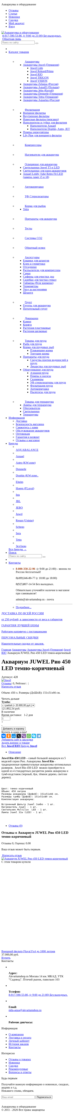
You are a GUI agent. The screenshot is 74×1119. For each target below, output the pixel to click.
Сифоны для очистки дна (38, 276)
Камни (27, 321)
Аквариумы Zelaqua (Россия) (40, 84)
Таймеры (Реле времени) (38, 283)
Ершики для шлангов (36, 260)
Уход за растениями (35, 289)
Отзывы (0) (15, 825)
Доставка (21, 420)
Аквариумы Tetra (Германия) (40, 96)
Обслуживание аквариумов (33, 430)
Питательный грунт (35, 308)
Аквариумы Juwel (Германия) (41, 64)
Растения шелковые (35, 331)
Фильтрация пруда (41, 385)
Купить (5, 957)
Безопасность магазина (30, 424)
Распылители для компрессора (41, 270)
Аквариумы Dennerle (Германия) (43, 93)
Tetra (26, 209)
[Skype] (34, 736)
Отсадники (30, 266)
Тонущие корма (39, 353)
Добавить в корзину (13, 728)
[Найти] (36, 43)
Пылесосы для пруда (43, 392)
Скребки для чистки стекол (39, 279)
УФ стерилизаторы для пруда (48, 382)
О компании (16, 1034)
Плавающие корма (41, 350)
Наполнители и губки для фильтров (45, 122)
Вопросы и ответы (20, 1072)
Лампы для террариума (37, 404)
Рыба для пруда (32, 343)
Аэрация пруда (39, 372)
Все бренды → (18, 549)
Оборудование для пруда (38, 369)
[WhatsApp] (29, 736)
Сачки (27, 273)
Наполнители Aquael (43, 125)
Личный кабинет (19, 1040)
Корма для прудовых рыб (38, 347)
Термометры (30, 286)
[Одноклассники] (8, 736)
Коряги (27, 324)
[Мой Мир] (13, 736)
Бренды (13, 443)
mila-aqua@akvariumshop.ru (25, 1010)
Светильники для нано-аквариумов (44, 170)
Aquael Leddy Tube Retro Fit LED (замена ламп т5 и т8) (43, 175)
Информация (17, 417)
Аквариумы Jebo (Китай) (38, 90)
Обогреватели (31, 408)
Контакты (15, 562)
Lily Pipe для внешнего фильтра (42, 135)
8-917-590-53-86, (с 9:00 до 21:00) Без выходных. (31, 35)
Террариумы (30, 414)
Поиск (13, 552)
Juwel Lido (36, 68)
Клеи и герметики (34, 263)
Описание (15, 752)
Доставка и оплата (20, 1037)
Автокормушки (39, 388)
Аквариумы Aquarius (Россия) (41, 100)
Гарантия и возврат (28, 437)
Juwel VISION (38, 80)
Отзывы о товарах (20, 1059)
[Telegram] (39, 736)
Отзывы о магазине (28, 440)
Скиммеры (36, 379)
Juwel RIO (36, 74)
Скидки (13, 1065)
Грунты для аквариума (37, 305)
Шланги (28, 292)
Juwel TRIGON (39, 77)
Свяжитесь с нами (27, 427)
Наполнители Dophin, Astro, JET (50, 128)
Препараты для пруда (36, 356)
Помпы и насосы (40, 376)
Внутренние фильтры (36, 116)
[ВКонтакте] (3, 736)
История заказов (19, 1044)
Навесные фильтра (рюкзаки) (41, 119)
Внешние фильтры (34, 112)
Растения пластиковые (37, 327)
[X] (19, 736)
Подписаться (44, 1097)
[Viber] (24, 736)
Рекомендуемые (18, 1069)
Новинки (14, 1062)
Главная (6, 649)
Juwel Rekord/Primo (42, 71)
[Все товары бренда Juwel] (6, 680)
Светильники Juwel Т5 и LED (41, 167)
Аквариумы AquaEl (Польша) (41, 87)
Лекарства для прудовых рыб (48, 366)
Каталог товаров (19, 51)
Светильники (31, 411)
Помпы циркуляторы (36, 132)
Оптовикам (23, 433)
